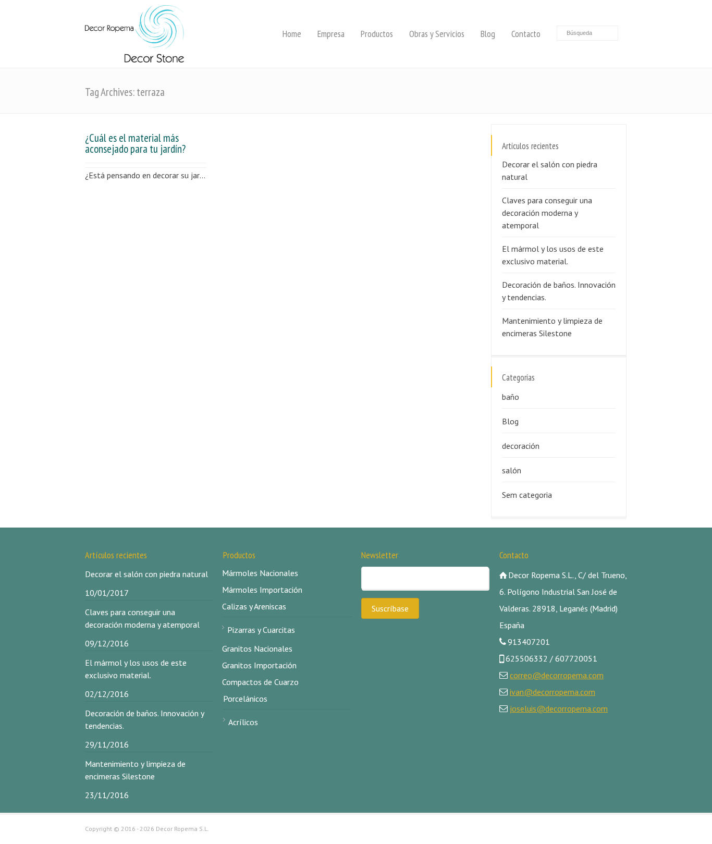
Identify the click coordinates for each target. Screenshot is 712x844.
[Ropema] (134, 34)
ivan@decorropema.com (552, 692)
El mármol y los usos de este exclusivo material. (553, 254)
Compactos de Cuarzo (260, 682)
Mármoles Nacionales (260, 573)
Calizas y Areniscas (254, 606)
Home (292, 34)
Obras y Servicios (436, 34)
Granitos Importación (259, 665)
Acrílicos (243, 722)
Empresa (331, 34)
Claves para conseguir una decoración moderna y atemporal (547, 212)
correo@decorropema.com (557, 675)
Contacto (526, 34)
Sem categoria (527, 495)
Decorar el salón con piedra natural (549, 170)
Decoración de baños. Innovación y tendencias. (559, 290)
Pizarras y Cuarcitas (261, 630)
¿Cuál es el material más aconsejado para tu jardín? (135, 143)
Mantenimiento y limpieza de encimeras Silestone (552, 326)
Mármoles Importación (262, 589)
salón (511, 470)
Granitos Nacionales (257, 648)
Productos (377, 34)
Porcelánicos (245, 698)
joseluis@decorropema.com (559, 708)
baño (510, 397)
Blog (488, 34)
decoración (520, 446)
